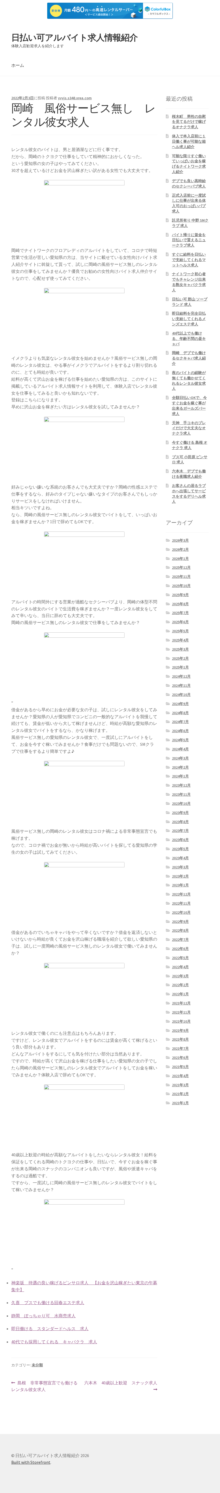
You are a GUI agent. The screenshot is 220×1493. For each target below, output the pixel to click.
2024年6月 (180, 730)
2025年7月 (180, 612)
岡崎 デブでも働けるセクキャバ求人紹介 (189, 358)
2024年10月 (181, 694)
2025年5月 (180, 631)
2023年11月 (181, 794)
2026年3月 (180, 540)
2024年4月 (180, 749)
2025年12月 (181, 567)
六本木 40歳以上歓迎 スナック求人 (120, 1386)
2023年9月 (180, 812)
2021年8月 (180, 1039)
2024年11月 (181, 685)
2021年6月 (180, 1057)
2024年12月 (181, 676)
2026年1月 (180, 558)
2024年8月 (180, 712)
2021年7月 (180, 1048)
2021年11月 (181, 1012)
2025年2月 (180, 658)
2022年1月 (180, 994)
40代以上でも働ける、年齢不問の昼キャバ (189, 338)
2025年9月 (180, 594)
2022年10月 (181, 912)
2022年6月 (180, 948)
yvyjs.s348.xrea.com (75, 98)
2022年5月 (180, 957)
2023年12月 (181, 785)
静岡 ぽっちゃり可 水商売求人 (43, 1315)
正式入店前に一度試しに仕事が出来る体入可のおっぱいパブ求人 (189, 203)
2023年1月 (180, 885)
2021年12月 (181, 1003)
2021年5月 (180, 1066)
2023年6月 (180, 839)
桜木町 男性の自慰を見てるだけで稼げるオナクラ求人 (189, 122)
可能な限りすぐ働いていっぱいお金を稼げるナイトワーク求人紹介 (189, 163)
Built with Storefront (30, 1462)
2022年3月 (180, 976)
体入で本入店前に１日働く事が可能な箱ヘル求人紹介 (189, 141)
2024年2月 (180, 767)
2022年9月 (180, 921)
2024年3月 (180, 758)
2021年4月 (180, 1075)
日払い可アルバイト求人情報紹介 (74, 37)
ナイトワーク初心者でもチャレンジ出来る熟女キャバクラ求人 (189, 282)
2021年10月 (181, 1021)
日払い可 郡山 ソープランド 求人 (189, 302)
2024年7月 (180, 721)
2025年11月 (181, 576)
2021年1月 (180, 1103)
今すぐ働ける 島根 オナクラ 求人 (189, 445)
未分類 (37, 1365)
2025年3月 (180, 649)
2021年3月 (180, 1085)
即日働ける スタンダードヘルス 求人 (50, 1328)
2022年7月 (180, 939)
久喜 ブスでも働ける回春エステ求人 (47, 1302)
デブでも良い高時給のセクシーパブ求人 (189, 183)
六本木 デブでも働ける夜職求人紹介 (189, 474)
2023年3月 (180, 867)
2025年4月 (180, 640)
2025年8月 (180, 603)
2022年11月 (181, 903)
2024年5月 (180, 740)
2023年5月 (180, 848)
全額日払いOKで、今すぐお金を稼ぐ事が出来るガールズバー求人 (189, 405)
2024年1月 (180, 776)
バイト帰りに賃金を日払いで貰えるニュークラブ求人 (189, 240)
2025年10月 (181, 585)
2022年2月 (180, 984)
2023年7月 (180, 830)
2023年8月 (180, 821)
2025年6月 (180, 621)
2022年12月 (181, 894)
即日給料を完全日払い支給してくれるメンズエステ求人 (189, 319)
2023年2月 (180, 876)
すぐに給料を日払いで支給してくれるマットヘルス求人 (189, 259)
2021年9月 (180, 1030)
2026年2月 (180, 549)
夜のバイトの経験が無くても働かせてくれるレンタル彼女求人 (189, 380)
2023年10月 (181, 803)
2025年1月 (180, 667)
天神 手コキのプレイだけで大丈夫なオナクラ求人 (189, 428)
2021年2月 (180, 1093)
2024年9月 (180, 703)
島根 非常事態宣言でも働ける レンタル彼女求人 (46, 1386)
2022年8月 (180, 930)
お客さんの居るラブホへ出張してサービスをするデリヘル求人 (189, 493)
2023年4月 (180, 858)
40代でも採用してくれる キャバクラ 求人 (54, 1341)
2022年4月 (180, 966)
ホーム (17, 65)
